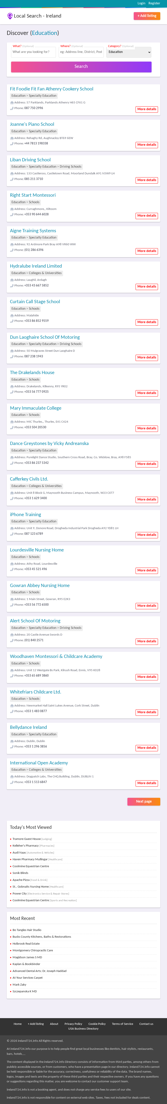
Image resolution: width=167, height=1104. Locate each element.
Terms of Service (122, 1024)
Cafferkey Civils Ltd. (29, 479)
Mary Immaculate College (35, 408)
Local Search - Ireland (37, 16)
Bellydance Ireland (28, 727)
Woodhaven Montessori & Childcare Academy (56, 656)
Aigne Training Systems (33, 231)
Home (18, 1024)
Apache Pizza (30, 880)
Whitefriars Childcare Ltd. (35, 692)
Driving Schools (70, 166)
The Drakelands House (32, 372)
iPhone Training (25, 514)
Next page (144, 801)
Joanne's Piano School (32, 124)
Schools (34, 202)
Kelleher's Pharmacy (33, 845)
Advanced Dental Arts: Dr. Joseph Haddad (40, 971)
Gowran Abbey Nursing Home (40, 585)
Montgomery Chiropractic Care (33, 950)
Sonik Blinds (20, 873)
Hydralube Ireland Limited (36, 266)
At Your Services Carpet (28, 978)
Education (44, 33)
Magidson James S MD (27, 957)
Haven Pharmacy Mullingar (37, 859)
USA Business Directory (83, 1028)
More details (146, 109)
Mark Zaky (19, 984)
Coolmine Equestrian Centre (31, 866)
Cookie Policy (97, 1024)
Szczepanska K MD (25, 991)
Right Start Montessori (33, 195)
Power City (41, 893)
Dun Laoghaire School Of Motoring (45, 337)
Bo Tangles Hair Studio (27, 930)
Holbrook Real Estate (26, 943)
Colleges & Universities (45, 273)
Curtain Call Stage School (35, 301)
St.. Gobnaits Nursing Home (38, 886)
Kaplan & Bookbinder (26, 964)
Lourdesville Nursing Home (37, 550)
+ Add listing (147, 16)
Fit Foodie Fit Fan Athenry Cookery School (51, 89)
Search (81, 66)
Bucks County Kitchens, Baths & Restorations (42, 937)
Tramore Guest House (32, 839)
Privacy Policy (73, 1024)
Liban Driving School (30, 160)
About (54, 1024)
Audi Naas (33, 852)
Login (141, 3)
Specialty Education (42, 96)
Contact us (146, 1024)
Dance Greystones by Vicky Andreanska (49, 443)
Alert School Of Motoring (35, 621)
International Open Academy (39, 763)
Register (154, 3)
